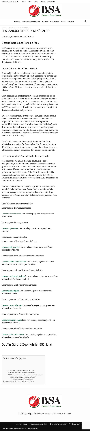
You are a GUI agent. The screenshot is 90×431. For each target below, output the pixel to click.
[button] (85, 21)
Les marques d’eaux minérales (25, 379)
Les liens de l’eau (29, 42)
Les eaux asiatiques (10, 291)
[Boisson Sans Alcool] (45, 11)
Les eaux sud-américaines (13, 276)
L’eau (30, 1)
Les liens (45, 21)
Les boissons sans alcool (31, 21)
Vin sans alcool (21, 424)
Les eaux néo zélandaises (13, 334)
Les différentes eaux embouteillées (25, 377)
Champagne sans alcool (39, 424)
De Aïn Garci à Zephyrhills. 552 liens (19, 381)
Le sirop (42, 1)
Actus (63, 21)
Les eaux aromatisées (11, 214)
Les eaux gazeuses (10, 228)
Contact (71, 21)
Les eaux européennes (12, 320)
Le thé (24, 1)
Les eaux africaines (10, 247)
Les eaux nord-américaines (14, 262)
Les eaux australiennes (12, 305)
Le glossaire (54, 21)
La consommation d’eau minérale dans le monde (27, 375)
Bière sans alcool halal (58, 424)
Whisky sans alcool (76, 424)
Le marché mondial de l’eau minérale (23, 373)
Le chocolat (51, 1)
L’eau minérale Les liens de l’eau (22, 370)
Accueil (17, 21)
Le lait (36, 1)
